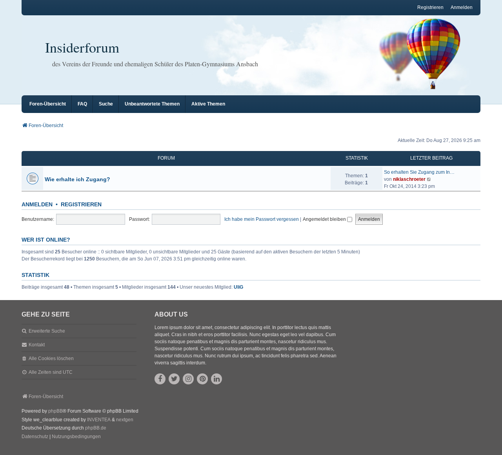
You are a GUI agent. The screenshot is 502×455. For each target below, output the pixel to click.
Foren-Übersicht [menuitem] (47, 104)
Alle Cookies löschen (51, 358)
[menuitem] (35, 437)
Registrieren (81, 204)
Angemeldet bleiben (325, 219)
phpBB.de (95, 428)
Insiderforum (82, 47)
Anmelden (37, 204)
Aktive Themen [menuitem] (208, 104)
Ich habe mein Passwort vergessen (261, 219)
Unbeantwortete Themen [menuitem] (152, 104)
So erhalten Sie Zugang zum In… (419, 172)
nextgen (124, 419)
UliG (238, 287)
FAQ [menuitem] (82, 104)
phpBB (55, 411)
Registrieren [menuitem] (430, 7)
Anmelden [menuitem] (462, 7)
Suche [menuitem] (106, 104)
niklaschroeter (409, 179)
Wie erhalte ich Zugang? (77, 179)
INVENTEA (99, 419)
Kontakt (37, 345)
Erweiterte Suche (47, 331)
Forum (166, 158)
